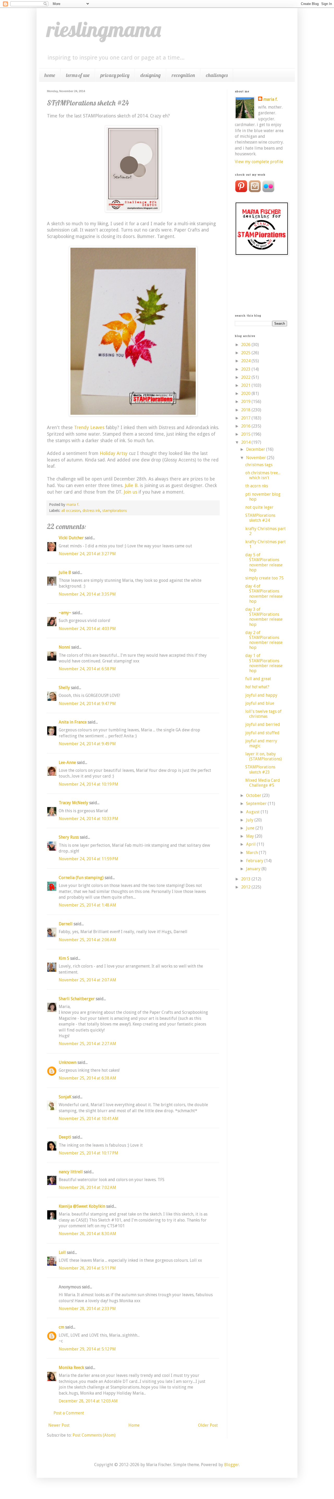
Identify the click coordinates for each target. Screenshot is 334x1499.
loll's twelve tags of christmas (263, 714)
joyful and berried (262, 724)
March (252, 852)
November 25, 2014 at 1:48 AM (87, 905)
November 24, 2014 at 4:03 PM (87, 628)
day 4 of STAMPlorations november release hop (264, 594)
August (253, 811)
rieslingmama (104, 29)
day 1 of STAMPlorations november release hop (264, 663)
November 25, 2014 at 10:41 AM (88, 1118)
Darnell (66, 923)
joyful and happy (261, 695)
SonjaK (65, 1096)
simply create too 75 (264, 578)
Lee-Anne (67, 762)
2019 (246, 401)
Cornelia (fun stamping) (81, 877)
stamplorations (114, 510)
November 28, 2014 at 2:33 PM (87, 1308)
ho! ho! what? (257, 686)
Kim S (64, 958)
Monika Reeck (71, 1367)
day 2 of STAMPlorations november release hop (264, 640)
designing (150, 75)
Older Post (208, 1425)
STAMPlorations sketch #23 (260, 769)
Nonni (64, 647)
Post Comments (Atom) (94, 1435)
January (253, 868)
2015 (246, 434)
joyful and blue (259, 703)
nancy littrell (71, 1171)
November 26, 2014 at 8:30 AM (87, 1233)
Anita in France (73, 722)
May (250, 836)
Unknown (67, 1062)
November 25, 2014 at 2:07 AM (87, 979)
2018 (246, 409)
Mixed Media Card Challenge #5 (262, 783)
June (250, 828)
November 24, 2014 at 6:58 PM (87, 668)
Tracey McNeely (73, 802)
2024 (246, 360)
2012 (246, 887)
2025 (246, 352)
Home (134, 1425)
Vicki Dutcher (71, 537)
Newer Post (59, 1425)
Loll (62, 1252)
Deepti (65, 1137)
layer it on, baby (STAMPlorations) (263, 756)
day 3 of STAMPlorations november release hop (264, 617)
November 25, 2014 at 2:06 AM (87, 939)
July (250, 819)
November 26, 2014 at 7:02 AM (87, 1187)
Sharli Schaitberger (77, 998)
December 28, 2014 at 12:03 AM (88, 1401)
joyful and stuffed (262, 732)
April (251, 844)
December (256, 449)
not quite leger (259, 507)
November (256, 457)
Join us (130, 492)
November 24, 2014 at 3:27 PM (87, 553)
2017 (246, 418)
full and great (258, 678)
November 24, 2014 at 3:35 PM (87, 594)
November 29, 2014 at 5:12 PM (87, 1349)
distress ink (91, 510)
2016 (246, 426)
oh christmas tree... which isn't (262, 475)
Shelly (64, 687)
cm (61, 1327)
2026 (246, 344)
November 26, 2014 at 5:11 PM (87, 1268)
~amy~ (65, 612)
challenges (217, 75)
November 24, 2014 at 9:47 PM (87, 703)
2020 (246, 393)
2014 (246, 442)
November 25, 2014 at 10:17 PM (88, 1153)
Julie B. (132, 485)
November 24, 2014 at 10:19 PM (88, 784)
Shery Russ (69, 837)
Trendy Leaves (89, 427)
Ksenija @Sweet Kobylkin (82, 1206)
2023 (246, 369)
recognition (183, 75)
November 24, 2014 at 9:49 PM (87, 743)
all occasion (70, 510)
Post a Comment (68, 1413)
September (257, 803)
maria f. (270, 99)
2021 (246, 385)
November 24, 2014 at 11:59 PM (88, 858)
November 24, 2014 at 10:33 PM (88, 818)
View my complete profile (259, 161)
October (254, 795)
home (49, 75)
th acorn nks (256, 485)
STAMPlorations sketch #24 (260, 518)
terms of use (78, 75)
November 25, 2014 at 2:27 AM (87, 1043)
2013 (246, 878)
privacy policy (114, 75)
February (255, 860)
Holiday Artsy (114, 453)
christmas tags (258, 464)
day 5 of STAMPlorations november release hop (264, 562)
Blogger (231, 1464)
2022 (246, 377)
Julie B (65, 572)
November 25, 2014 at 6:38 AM (87, 1078)
